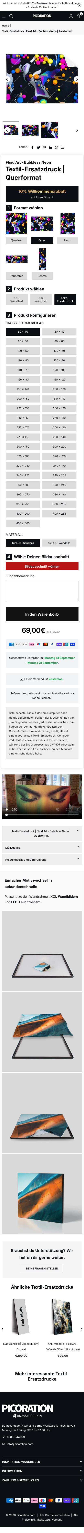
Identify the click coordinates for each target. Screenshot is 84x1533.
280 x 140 (59, 437)
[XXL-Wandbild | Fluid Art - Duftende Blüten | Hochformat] (63, 1317)
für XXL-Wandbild (59, 543)
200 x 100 (59, 389)
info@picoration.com (20, 1444)
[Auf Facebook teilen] (32, 147)
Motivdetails (12, 847)
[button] (78, 16)
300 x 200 (59, 446)
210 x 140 (59, 398)
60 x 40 (23, 331)
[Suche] (11, 16)
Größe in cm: (25, 323)
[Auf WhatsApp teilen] (56, 147)
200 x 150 (23, 398)
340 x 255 (59, 475)
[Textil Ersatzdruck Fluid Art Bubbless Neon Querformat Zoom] (49, 130)
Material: (14, 535)
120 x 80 (23, 360)
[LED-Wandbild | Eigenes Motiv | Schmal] (21, 1317)
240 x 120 (59, 408)
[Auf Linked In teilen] (50, 147)
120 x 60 (59, 350)
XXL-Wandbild (16, 299)
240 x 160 (23, 417)
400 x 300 (23, 523)
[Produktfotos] (42, 951)
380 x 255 (23, 504)
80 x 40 (59, 331)
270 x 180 (23, 437)
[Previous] (7, 79)
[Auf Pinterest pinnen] (44, 147)
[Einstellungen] (71, 16)
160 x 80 (23, 379)
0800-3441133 (16, 1437)
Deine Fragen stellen (42, 1268)
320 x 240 (23, 465)
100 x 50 (23, 350)
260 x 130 (59, 427)
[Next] (77, 79)
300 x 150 (23, 446)
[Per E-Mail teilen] (62, 147)
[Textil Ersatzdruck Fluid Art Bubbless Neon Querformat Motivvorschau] (30, 130)
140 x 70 (23, 370)
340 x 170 (59, 465)
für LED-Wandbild (23, 543)
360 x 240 (59, 484)
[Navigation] (4, 16)
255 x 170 (23, 427)
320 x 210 (59, 456)
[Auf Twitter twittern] (38, 147)
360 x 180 (23, 484)
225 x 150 (23, 408)
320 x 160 (23, 456)
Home (5, 25)
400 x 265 (59, 513)
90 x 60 (59, 341)
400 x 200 (23, 513)
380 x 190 (59, 494)
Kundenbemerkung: (20, 576)
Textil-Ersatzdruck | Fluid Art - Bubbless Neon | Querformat (41, 833)
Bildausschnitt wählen (42, 566)
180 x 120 (23, 389)
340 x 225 (23, 475)
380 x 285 (59, 504)
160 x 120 (59, 379)
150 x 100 (59, 370)
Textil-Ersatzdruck (65, 299)
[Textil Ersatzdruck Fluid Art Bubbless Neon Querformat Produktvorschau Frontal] (11, 130)
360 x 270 (23, 494)
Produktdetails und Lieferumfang (25, 859)
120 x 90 (59, 360)
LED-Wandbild (41, 299)
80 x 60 (23, 341)
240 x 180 (59, 417)
